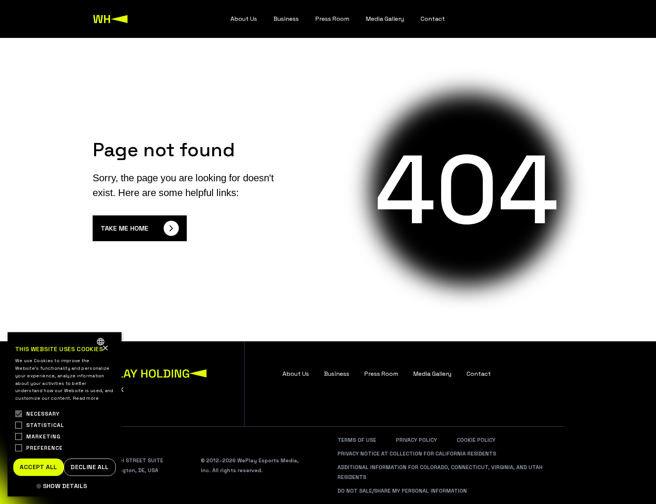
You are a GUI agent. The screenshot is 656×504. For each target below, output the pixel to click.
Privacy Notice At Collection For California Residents (416, 453)
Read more (86, 398)
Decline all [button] (90, 467)
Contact (433, 19)
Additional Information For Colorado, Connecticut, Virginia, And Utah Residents (439, 472)
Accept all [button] (38, 467)
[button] (64, 486)
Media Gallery (385, 19)
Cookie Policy (476, 439)
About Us (243, 19)
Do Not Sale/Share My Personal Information (402, 490)
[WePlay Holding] (110, 19)
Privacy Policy (416, 439)
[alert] (64, 414)
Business (286, 19)
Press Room (332, 19)
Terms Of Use (356, 439)
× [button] (105, 348)
